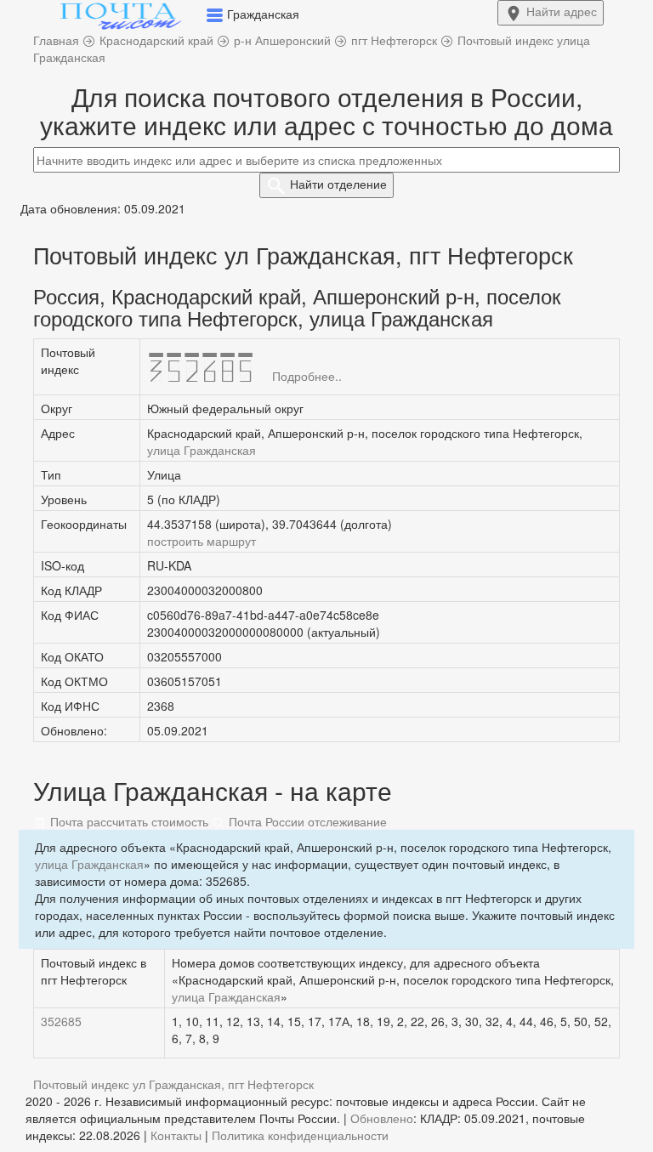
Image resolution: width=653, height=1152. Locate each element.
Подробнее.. (307, 375)
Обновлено (381, 1117)
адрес (561, 11)
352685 (61, 1021)
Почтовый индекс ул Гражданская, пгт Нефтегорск (173, 1083)
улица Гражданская (201, 449)
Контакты (176, 1134)
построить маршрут (201, 540)
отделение (338, 183)
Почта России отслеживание (306, 821)
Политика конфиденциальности (300, 1134)
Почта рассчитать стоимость (127, 821)
